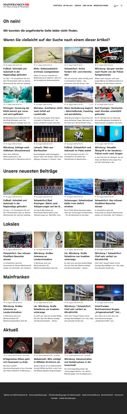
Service (78, 6)
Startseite (57, 6)
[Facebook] (57, 388)
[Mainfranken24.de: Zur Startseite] (16, 6)
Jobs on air (87, 6)
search (121, 5)
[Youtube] (69, 388)
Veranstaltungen (100, 6)
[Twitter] (63, 388)
